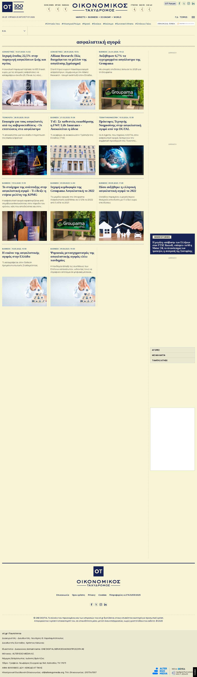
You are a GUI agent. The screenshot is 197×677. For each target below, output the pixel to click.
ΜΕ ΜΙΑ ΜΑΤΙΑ (158, 355)
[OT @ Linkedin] (193, 3)
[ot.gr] (100, 10)
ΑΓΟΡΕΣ (156, 350)
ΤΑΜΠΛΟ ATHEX (159, 360)
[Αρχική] (13, 7)
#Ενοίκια (96, 23)
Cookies (102, 595)
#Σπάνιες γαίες (143, 23)
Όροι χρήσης (78, 595)
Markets (80, 17)
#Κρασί (86, 23)
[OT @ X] (184, 3)
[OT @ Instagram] (188, 3)
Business (93, 17)
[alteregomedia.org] (159, 673)
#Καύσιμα (108, 23)
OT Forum (170, 3)
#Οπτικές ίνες (52, 23)
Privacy (91, 595)
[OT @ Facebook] (179, 3)
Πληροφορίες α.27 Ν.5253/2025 (125, 595)
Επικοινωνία (62, 595)
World (117, 17)
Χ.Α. (4, 30)
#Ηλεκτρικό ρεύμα (71, 23)
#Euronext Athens (124, 23)
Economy (106, 17)
